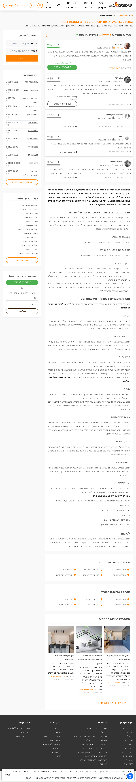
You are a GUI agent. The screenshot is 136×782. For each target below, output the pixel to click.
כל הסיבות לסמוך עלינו (52, 744)
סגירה (7, 774)
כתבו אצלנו (56, 752)
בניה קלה (103, 732)
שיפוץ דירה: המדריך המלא (97, 728)
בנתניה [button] (106, 35)
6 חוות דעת (118, 118)
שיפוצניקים (129, 732)
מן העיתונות (56, 748)
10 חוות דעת (118, 81)
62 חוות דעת (118, 48)
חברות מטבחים (123, 15)
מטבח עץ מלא (32, 155)
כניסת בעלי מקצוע (23, 736)
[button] (40, 5)
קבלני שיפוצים (127, 728)
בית (132, 15)
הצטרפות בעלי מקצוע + (17, 5)
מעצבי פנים (129, 740)
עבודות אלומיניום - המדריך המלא (94, 744)
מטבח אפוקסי (32, 139)
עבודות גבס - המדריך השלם (96, 756)
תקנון (59, 756)
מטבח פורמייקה (32, 114)
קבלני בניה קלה (127, 752)
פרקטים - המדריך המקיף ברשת (95, 748)
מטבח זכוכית (33, 122)
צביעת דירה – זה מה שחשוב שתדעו (93, 760)
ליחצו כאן (29, 778)
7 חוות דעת (118, 165)
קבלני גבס (129, 748)
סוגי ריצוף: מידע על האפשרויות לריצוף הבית (90, 736)
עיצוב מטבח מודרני (31, 90)
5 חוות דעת (118, 140)
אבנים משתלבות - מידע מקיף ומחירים (92, 752)
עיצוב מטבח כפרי (31, 82)
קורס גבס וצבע (55, 740)
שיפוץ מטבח (33, 163)
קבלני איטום (128, 764)
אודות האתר (56, 728)
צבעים (131, 744)
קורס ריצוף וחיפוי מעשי (52, 736)
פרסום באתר (26, 732)
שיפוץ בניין (129, 760)
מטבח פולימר (33, 130)
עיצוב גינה (103, 764)
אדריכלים (129, 736)
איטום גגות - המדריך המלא (96, 740)
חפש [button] (22, 58)
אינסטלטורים (128, 756)
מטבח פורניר (33, 147)
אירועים (58, 732)
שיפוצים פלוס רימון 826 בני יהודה (18, 728)
